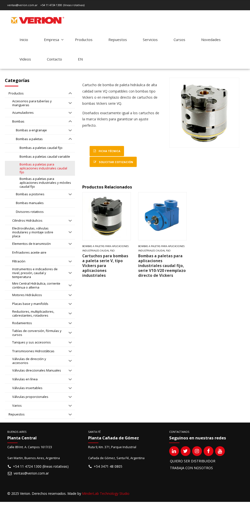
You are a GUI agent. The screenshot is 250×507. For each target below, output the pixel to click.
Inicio (24, 39)
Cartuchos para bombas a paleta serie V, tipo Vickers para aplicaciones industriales (105, 265)
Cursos (179, 39)
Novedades (211, 39)
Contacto (54, 59)
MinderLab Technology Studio (105, 493)
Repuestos (117, 39)
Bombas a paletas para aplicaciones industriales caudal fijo (105, 248)
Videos (25, 59)
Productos (84, 39)
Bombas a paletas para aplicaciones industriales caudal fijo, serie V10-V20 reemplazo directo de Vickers (162, 265)
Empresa (51, 39)
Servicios (150, 39)
